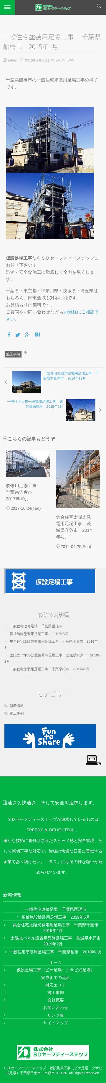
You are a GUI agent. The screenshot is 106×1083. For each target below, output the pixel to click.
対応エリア (55, 985)
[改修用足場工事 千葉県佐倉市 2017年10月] (28, 463)
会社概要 (55, 1000)
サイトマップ (55, 1022)
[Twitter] (18, 335)
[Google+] (28, 335)
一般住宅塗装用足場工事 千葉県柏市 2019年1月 (49, 669)
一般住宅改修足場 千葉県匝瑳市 (36, 626)
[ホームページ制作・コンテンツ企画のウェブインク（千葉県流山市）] (93, 759)
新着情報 (17, 706)
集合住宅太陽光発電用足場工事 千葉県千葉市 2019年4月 (52, 644)
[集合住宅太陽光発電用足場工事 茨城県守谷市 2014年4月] (78, 479)
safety (11, 60)
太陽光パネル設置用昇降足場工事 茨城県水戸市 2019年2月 (53, 658)
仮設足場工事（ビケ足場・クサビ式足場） (56, 969)
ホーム (55, 962)
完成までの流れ (55, 977)
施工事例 (13, 354)
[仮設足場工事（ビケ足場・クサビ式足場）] (50, 581)
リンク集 (55, 1015)
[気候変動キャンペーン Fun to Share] (50, 736)
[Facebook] (9, 335)
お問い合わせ (55, 1007)
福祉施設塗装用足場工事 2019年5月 (39, 634)
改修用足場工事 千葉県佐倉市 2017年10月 (23, 492)
